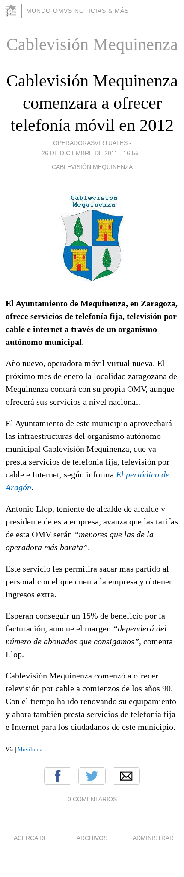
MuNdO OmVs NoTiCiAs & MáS (77, 10)
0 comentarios (92, 799)
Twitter (92, 776)
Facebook (57, 776)
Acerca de (30, 838)
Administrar (153, 838)
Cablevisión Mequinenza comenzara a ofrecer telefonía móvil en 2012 (92, 103)
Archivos (92, 838)
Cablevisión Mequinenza (92, 166)
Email (126, 776)
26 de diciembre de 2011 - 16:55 (90, 153)
